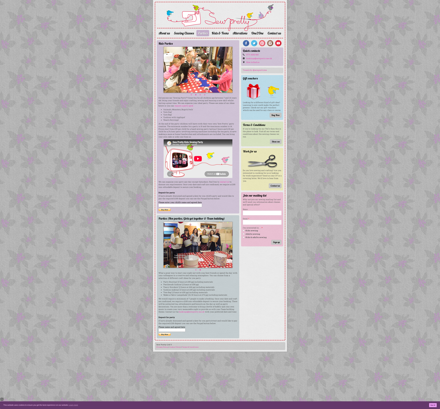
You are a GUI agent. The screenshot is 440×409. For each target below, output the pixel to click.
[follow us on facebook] (246, 43)
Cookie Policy (175, 347)
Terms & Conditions (190, 347)
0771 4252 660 (252, 54)
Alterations (240, 33)
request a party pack (183, 106)
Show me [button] (276, 141)
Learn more (73, 405)
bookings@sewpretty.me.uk (192, 312)
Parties (203, 33)
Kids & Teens (220, 33)
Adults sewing (252, 234)
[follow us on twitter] (254, 43)
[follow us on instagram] (270, 43)
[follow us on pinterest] (262, 43)
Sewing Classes (184, 33)
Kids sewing (251, 230)
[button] (164, 70)
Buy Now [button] (275, 115)
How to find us (252, 62)
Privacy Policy (162, 347)
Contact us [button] (275, 185)
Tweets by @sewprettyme (255, 70)
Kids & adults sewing (256, 237)
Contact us (274, 33)
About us (164, 33)
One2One (257, 33)
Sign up (276, 242)
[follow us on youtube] (278, 43)
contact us (224, 182)
